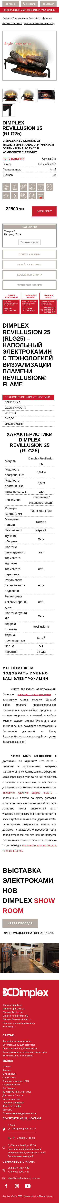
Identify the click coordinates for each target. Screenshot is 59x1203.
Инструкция (14, 423)
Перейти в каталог (29, 264)
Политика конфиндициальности (19, 1113)
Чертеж (10, 413)
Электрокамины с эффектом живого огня (24, 1052)
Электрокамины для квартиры (18, 1044)
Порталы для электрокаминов (18, 1023)
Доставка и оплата (29, 275)
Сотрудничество (11, 1084)
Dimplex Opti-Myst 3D (13, 1008)
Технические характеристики (27, 397)
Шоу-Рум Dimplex (11, 1106)
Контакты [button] (30, 3)
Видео (9, 418)
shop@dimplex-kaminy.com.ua (24, 1178)
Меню (12, 3)
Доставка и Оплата (12, 1095)
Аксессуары (8, 1026)
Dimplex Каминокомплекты (16, 1019)
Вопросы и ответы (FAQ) (15, 1081)
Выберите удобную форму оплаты (27, 792)
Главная (6, 1066)
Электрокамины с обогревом (17, 1055)
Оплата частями (29, 254)
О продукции (9, 1073)
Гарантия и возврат (29, 285)
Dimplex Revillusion (12, 1012)
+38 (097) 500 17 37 (18, 1171)
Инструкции (8, 1088)
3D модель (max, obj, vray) (16, 1091)
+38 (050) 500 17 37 (18, 1168)
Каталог (49, 3)
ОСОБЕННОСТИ (15, 407)
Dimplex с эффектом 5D (15, 1015)
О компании (8, 1077)
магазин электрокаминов (34, 694)
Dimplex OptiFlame (12, 1005)
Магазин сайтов (45, 1196)
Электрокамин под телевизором (19, 1048)
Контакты (7, 1109)
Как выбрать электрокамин (16, 1041)
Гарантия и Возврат (13, 1102)
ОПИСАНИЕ (12, 402)
